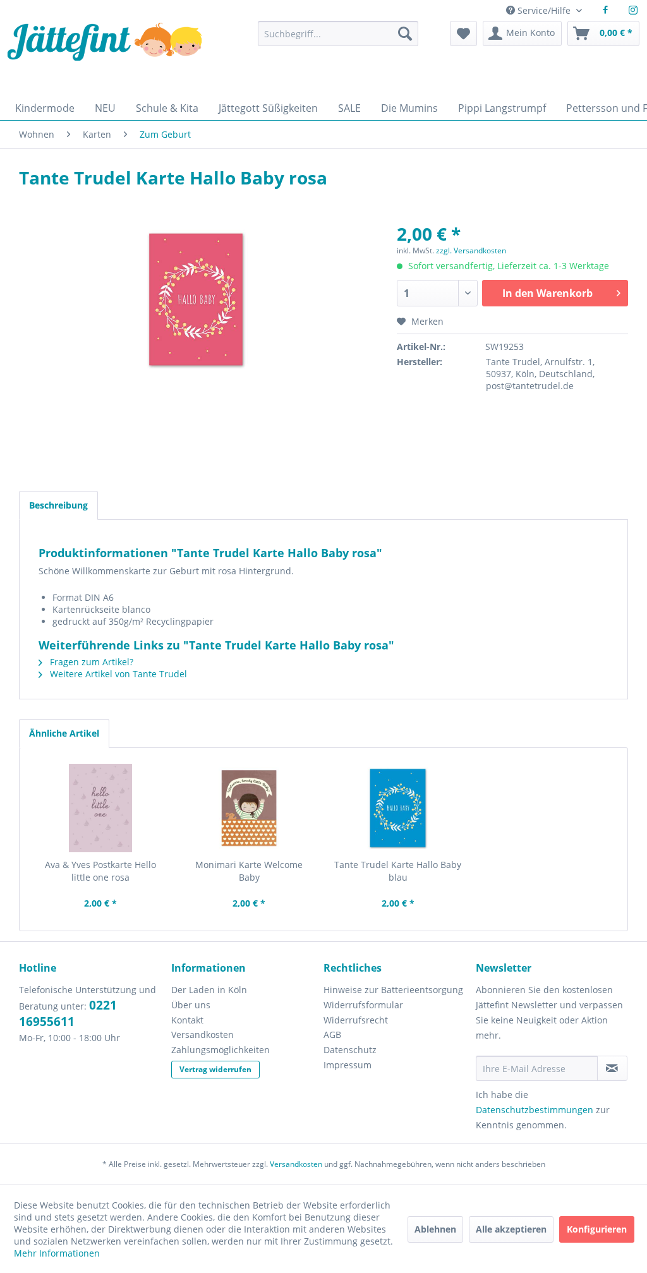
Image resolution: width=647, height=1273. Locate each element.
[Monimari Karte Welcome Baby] (249, 808)
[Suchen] (405, 33)
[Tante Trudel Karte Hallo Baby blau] (398, 808)
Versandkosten (202, 1035)
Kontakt (187, 1020)
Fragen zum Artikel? (90, 662)
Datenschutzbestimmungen (534, 1110)
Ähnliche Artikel (64, 733)
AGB (332, 1035)
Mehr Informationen (57, 1253)
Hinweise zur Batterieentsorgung (393, 990)
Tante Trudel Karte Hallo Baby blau (397, 871)
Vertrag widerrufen (215, 1069)
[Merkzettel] (463, 33)
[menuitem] (338, 39)
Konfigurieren (597, 1229)
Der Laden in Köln (209, 990)
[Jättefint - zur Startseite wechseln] (104, 55)
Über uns (190, 1005)
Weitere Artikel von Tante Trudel (117, 674)
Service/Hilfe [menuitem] (544, 10)
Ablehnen (435, 1229)
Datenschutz (350, 1050)
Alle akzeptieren (511, 1229)
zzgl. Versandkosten (471, 250)
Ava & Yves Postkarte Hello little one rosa (100, 871)
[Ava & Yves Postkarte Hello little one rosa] (100, 808)
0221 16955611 (68, 1013)
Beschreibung (58, 505)
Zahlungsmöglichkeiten (220, 1050)
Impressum (348, 1065)
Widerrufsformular (363, 1005)
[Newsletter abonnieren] (612, 1068)
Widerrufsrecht (356, 1020)
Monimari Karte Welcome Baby (249, 871)
